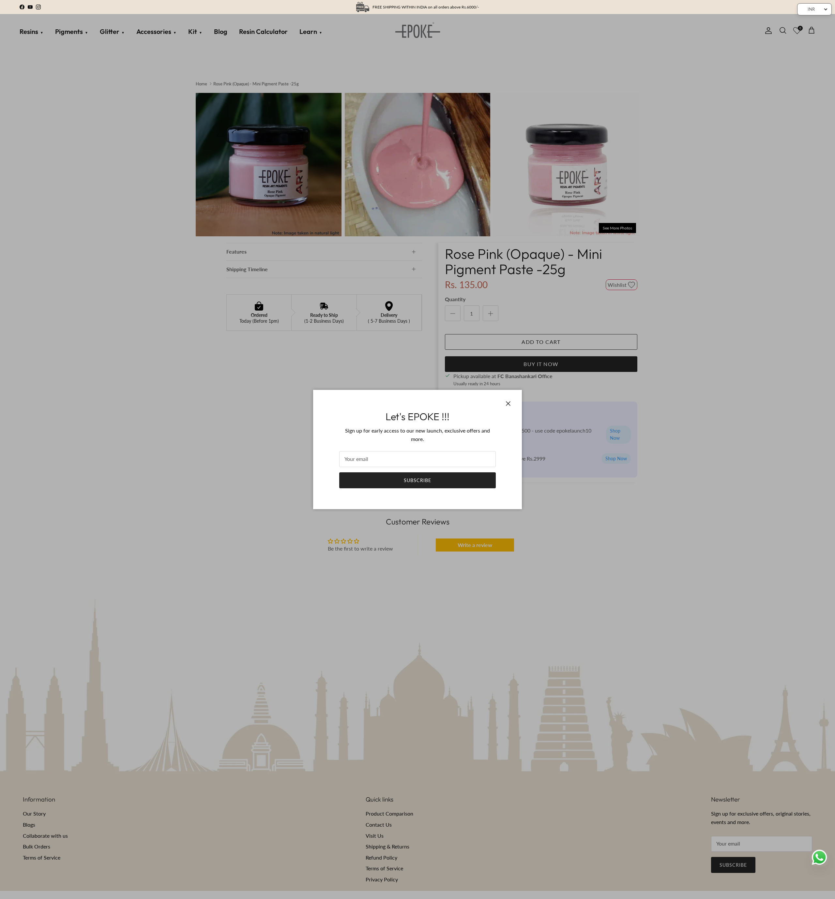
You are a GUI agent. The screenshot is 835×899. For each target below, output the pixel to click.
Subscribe (417, 480)
